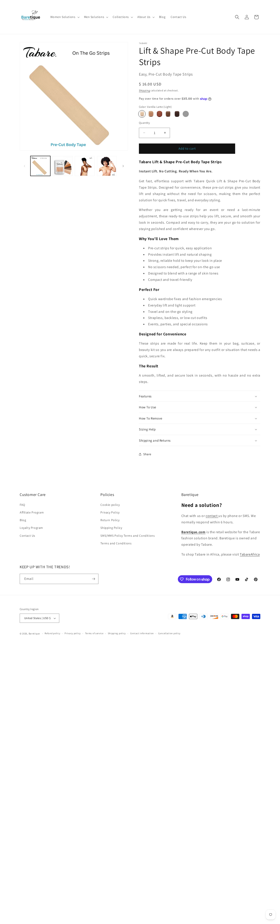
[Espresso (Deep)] (177, 114)
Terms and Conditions (115, 543)
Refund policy (52, 633)
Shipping (144, 90)
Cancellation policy (169, 633)
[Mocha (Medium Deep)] (168, 114)
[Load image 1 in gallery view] (40, 166)
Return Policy (109, 520)
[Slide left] (24, 166)
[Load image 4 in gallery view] (107, 166)
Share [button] (147, 454)
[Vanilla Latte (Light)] (142, 114)
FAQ (22, 505)
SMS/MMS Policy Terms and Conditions (127, 536)
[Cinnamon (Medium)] (159, 114)
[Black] (186, 114)
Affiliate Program (32, 512)
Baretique (34, 633)
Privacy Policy (109, 512)
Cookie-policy (110, 505)
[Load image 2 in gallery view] (62, 166)
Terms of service (94, 633)
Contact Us (27, 536)
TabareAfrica (250, 554)
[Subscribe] (93, 579)
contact (212, 515)
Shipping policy (117, 633)
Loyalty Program (31, 528)
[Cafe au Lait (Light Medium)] (151, 114)
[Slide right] (123, 166)
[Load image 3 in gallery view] (85, 166)
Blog (23, 520)
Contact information (142, 633)
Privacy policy (73, 633)
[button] (64, 16)
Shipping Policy (111, 528)
